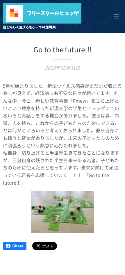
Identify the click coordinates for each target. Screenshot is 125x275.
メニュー (116, 16)
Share (18, 246)
